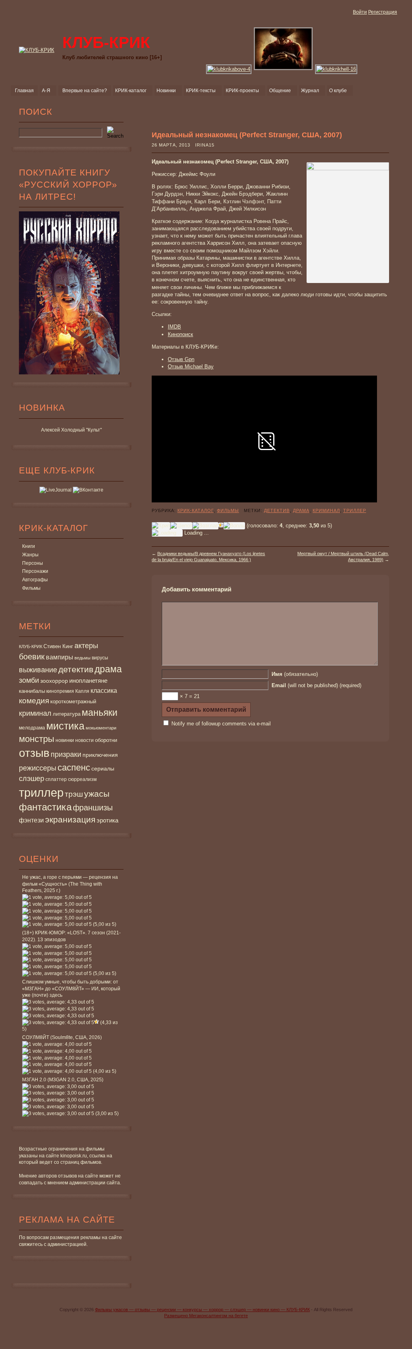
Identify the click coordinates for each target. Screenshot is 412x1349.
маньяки (99, 712)
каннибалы (32, 691)
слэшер (31, 779)
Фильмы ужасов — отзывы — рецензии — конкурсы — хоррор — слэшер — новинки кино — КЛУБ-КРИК (202, 1309)
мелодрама (32, 728)
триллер (41, 792)
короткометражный (73, 701)
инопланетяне (88, 680)
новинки (65, 740)
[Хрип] (161, 525)
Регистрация (382, 12)
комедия (34, 700)
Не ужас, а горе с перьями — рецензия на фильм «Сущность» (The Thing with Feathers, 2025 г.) (70, 884)
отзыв (34, 753)
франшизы (93, 807)
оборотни (106, 740)
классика (104, 690)
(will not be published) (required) (316, 685)
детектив (75, 669)
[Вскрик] (220, 525)
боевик (32, 656)
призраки (66, 754)
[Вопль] (234, 525)
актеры (86, 646)
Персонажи (35, 571)
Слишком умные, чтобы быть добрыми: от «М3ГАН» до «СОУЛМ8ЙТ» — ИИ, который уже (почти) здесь (71, 988)
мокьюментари (101, 727)
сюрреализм (82, 779)
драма (108, 669)
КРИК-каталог (195, 510)
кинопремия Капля (67, 691)
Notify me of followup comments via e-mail (221, 724)
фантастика (45, 807)
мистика (65, 725)
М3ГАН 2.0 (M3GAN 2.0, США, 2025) (62, 1080)
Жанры (30, 555)
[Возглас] (205, 525)
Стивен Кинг (58, 646)
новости (84, 740)
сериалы (102, 768)
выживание (38, 670)
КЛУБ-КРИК (30, 646)
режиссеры (37, 768)
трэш (74, 794)
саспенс (74, 767)
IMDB (174, 327)
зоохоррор (54, 681)
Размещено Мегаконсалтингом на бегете (206, 1315)
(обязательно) (295, 674)
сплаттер (56, 779)
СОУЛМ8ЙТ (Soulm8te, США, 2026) (62, 1037)
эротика (107, 820)
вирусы (100, 658)
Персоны (32, 563)
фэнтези (31, 820)
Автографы (35, 580)
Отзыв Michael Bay (191, 367)
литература (66, 714)
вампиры (59, 657)
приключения (100, 755)
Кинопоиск (180, 334)
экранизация (70, 819)
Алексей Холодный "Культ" (71, 430)
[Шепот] (181, 525)
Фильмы (31, 588)
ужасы (96, 793)
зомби (29, 680)
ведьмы (82, 657)
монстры (36, 739)
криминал (35, 713)
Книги (28, 546)
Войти (360, 12)
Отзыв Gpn (181, 359)
